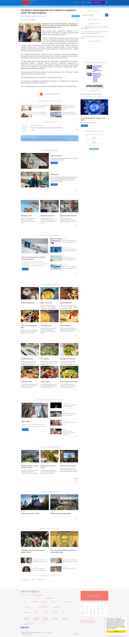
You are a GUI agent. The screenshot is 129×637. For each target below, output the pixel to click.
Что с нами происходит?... (28, 465)
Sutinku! (116, 631)
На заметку (44, 601)
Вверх (93, 622)
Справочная (27, 612)
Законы (64, 612)
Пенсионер (26, 240)
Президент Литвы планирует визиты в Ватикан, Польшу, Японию (69, 107)
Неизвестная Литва (28, 496)
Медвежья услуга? (26, 215)
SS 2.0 (32, 634)
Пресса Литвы (56, 607)
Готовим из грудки (26, 381)
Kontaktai (83, 2)
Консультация (26, 154)
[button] (23, 458)
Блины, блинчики (65, 325)
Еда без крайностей (66, 302)
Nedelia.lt (23, 595)
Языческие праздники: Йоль (68, 568)
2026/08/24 (53, 150)
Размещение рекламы (38, 595)
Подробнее (54, 162)
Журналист (35, 154)
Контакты (28, 595)
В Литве (45, 6)
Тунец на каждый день (27, 302)
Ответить (33, 130)
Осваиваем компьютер (47, 215)
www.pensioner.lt (85, 620)
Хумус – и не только (46, 302)
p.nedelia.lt (91, 620)
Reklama (89, 2)
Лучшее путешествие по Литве (30, 513)
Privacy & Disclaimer (46, 632)
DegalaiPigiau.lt (84, 622)
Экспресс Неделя (25, 288)
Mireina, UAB (75, 632)
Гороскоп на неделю (88, 101)
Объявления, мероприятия (31, 404)
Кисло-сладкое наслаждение (68, 381)
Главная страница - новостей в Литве (31, 6)
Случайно (32, 579)
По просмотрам (41, 579)
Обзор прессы (27, 607)
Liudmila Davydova (26, 16)
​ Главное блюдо (45, 381)
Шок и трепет (26, 421)
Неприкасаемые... (46, 465)
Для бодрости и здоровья (67, 359)
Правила (55, 612)
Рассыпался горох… (46, 325)
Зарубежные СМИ (42, 607)
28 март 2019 (35, 16)
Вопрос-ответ (68, 601)
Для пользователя (94, 135)
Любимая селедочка (27, 359)
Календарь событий (28, 533)
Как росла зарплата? (56, 155)
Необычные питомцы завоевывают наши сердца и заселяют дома (69, 433)
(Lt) (104, 1)
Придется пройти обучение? (68, 215)
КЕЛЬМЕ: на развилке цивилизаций (60, 513)
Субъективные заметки (32, 451)
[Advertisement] (49, 194)
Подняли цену (54, 174)
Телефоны (45, 612)
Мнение (53, 601)
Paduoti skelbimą (97, 2)
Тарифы (36, 612)
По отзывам (25, 579)
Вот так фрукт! (44, 359)
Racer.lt (90, 622)
